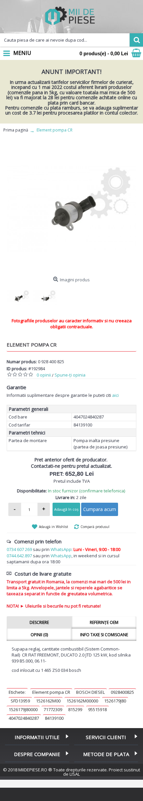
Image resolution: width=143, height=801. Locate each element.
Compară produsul (94, 526)
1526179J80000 (23, 709)
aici (115, 395)
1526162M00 (48, 701)
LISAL (75, 774)
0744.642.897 (19, 556)
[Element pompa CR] (71, 209)
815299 (75, 709)
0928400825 (122, 692)
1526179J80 (115, 701)
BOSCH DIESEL (90, 692)
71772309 (53, 709)
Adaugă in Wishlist (53, 526)
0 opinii (44, 375)
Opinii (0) (39, 635)
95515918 (97, 709)
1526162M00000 (82, 701)
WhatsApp (61, 549)
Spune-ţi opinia (70, 375)
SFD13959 (20, 701)
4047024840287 (24, 718)
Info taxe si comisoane (104, 635)
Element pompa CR (51, 692)
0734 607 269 (19, 549)
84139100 (54, 718)
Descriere (39, 622)
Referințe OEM (104, 622)
